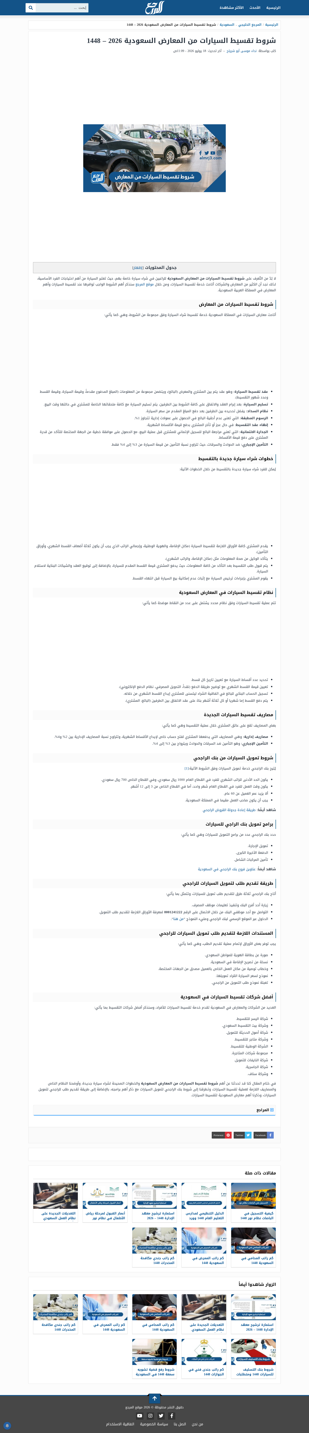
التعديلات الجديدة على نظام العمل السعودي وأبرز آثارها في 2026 (58, 1218)
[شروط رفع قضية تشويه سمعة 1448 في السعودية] (154, 1352)
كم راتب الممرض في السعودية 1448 (208, 1260)
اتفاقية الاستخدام (120, 1424)
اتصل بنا (180, 1424)
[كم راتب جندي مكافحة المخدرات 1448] (154, 1241)
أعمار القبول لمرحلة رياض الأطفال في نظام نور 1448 (105, 1218)
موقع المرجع (144, 284)
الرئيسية (273, 8)
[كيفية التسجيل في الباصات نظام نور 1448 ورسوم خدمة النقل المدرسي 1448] (253, 1196)
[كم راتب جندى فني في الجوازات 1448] (204, 1352)
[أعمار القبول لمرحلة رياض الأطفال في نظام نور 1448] (105, 1196)
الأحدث (255, 8)
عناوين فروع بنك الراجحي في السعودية (227, 869)
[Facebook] (171, 1416)
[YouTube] (139, 1416)
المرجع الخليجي (249, 25)
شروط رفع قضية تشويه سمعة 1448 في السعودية (155, 1372)
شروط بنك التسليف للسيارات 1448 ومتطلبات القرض (254, 1374)
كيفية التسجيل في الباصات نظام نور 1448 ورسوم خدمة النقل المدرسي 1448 (256, 1220)
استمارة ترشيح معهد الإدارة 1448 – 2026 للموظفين (158, 1218)
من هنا (178, 919)
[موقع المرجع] (154, 8)
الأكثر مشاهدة (232, 8)
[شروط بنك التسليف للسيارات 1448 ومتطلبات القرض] (253, 1352)
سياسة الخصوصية (154, 1424)
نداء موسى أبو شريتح (242, 51)
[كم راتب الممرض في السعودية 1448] (204, 1241)
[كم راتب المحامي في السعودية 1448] (253, 1241)
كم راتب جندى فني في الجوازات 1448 (206, 1372)
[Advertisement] (154, 90)
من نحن (197, 1424)
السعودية (227, 25)
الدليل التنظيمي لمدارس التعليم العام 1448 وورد (205, 1216)
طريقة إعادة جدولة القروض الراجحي (229, 810)
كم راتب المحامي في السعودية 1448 (257, 1260)
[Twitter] (161, 1416)
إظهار (138, 267)
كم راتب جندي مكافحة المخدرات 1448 (157, 1260)
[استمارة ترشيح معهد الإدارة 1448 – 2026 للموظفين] (154, 1196)
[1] (187, 768)
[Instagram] (150, 1416)
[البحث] (31, 7)
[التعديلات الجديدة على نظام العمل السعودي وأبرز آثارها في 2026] (55, 1196)
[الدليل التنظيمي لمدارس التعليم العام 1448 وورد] (204, 1196)
